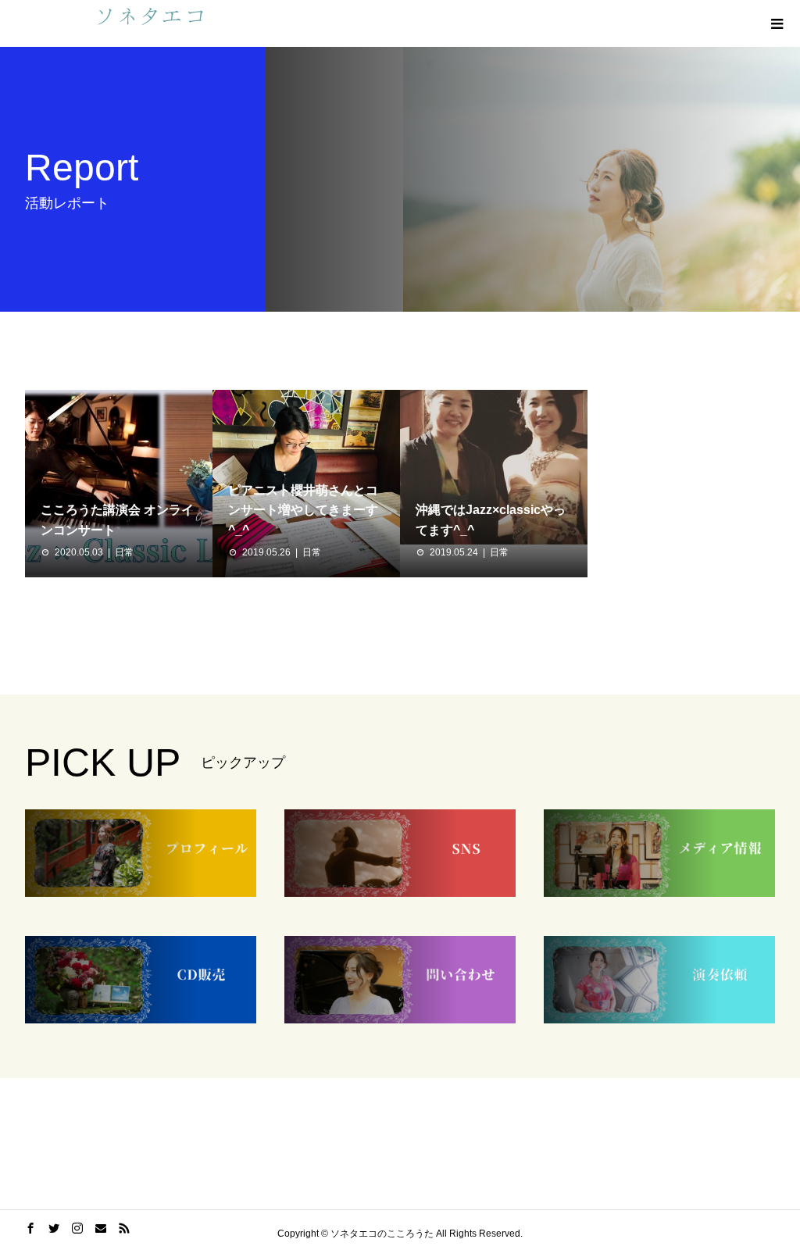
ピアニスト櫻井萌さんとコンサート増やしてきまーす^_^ (303, 510)
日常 (124, 552)
